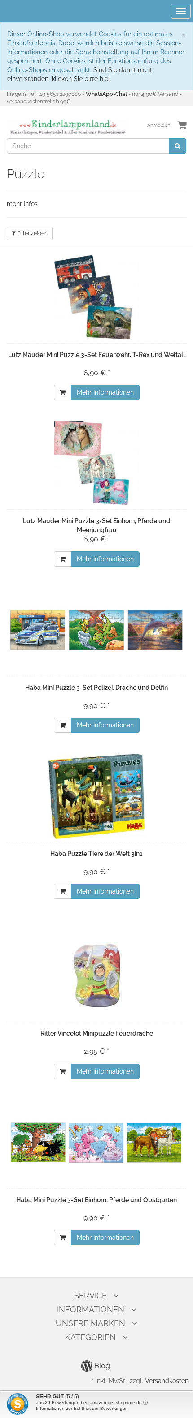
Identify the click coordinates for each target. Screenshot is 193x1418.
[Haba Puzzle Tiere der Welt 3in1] (96, 796)
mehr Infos (22, 203)
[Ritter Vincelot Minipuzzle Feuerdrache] (96, 976)
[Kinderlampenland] (67, 127)
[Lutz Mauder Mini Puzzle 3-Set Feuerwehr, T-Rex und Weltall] (96, 297)
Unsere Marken (90, 1323)
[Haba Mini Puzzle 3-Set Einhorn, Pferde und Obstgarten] (96, 1142)
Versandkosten (167, 1380)
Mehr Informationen (105, 392)
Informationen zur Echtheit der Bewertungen (82, 1408)
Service (90, 1295)
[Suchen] (177, 146)
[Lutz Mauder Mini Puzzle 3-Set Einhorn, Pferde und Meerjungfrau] (96, 463)
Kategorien (90, 1337)
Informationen (90, 1309)
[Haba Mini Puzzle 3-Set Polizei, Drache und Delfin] (96, 630)
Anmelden (158, 125)
